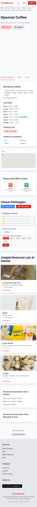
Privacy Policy (7, 474)
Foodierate (7, 3)
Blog (4, 452)
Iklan (4, 458)
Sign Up (32, 3)
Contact (5, 471)
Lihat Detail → (7, 290)
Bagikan (20, 27)
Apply (6, 245)
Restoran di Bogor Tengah (12, 401)
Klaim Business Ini (19, 430)
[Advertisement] (18, 52)
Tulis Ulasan (25, 206)
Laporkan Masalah (18, 434)
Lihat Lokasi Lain (10, 131)
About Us (5, 468)
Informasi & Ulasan (7, 77)
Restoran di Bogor (9, 404)
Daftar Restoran (8, 455)
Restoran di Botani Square (12, 398)
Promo (27, 77)
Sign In (24, 3)
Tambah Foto (9, 206)
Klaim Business (7, 449)
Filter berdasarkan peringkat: (12, 236)
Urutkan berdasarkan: (9, 229)
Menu (19, 77)
